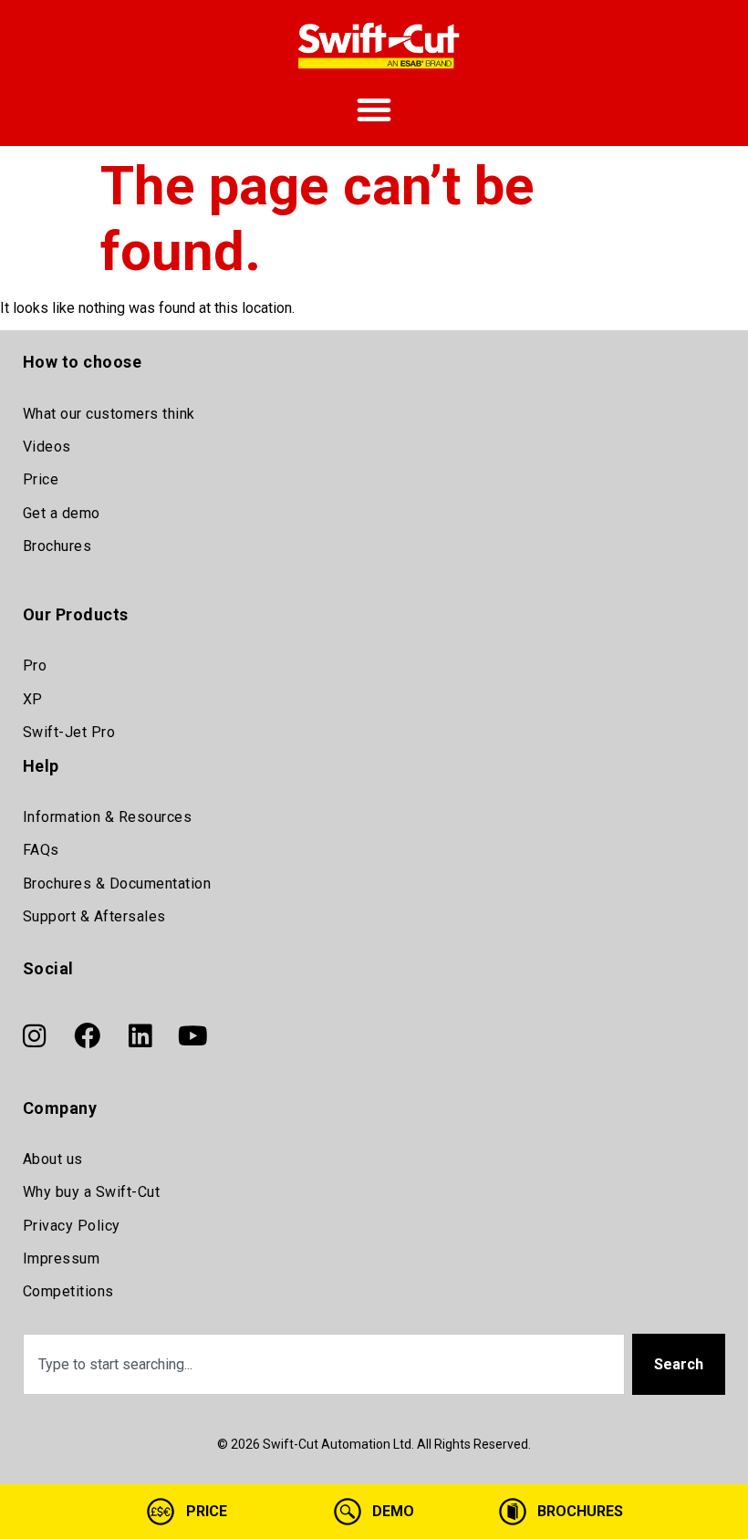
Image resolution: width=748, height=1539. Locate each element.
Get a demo (61, 513)
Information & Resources (107, 817)
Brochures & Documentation (117, 883)
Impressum (61, 1258)
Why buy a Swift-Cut (92, 1192)
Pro (35, 665)
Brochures (57, 546)
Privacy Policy (71, 1225)
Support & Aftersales (94, 916)
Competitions (68, 1291)
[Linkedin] (140, 1036)
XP (33, 699)
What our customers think (109, 413)
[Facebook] (87, 1036)
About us (53, 1159)
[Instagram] (34, 1036)
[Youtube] (193, 1036)
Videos (47, 446)
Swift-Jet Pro (69, 732)
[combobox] (324, 1364)
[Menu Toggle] (374, 109)
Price (41, 479)
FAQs (41, 849)
